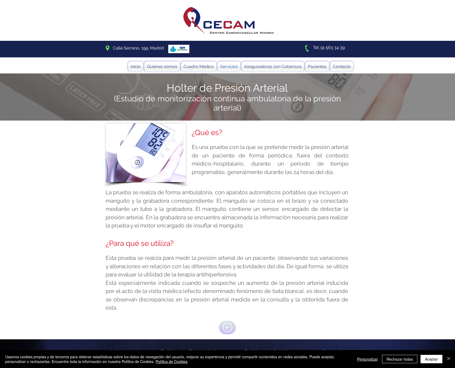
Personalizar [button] (367, 359)
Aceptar (431, 359)
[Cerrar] (449, 359)
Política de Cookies (171, 361)
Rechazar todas (400, 359)
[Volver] (227, 327)
